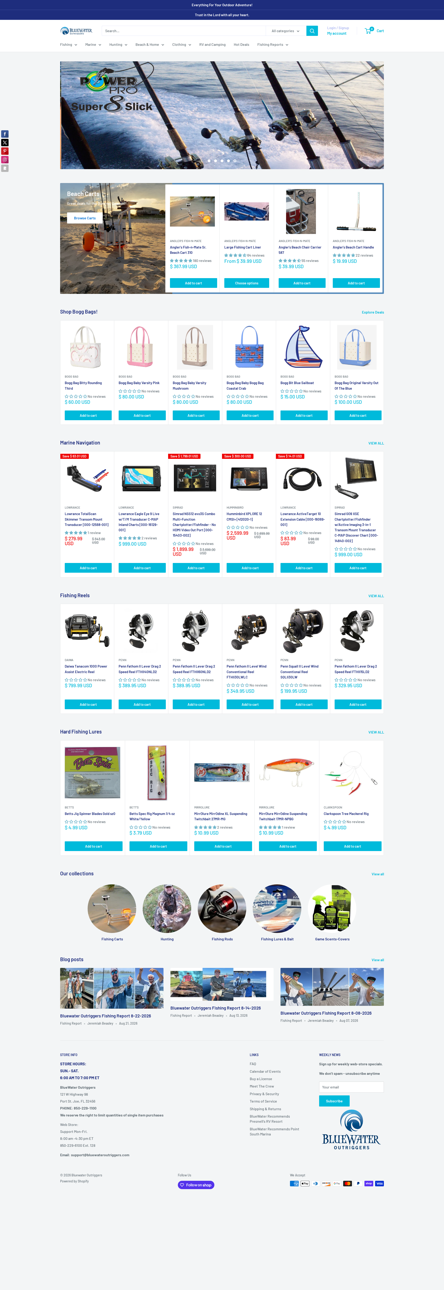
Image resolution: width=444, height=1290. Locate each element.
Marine (90, 44)
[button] (181, 260)
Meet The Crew (262, 1086)
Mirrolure (202, 807)
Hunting (115, 44)
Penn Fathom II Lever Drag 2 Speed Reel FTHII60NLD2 (194, 669)
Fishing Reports (270, 44)
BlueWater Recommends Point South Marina (274, 1131)
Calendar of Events (265, 1071)
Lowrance (72, 508)
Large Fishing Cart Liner (242, 247)
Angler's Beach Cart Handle (353, 247)
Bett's (69, 807)
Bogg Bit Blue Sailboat (297, 383)
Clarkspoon (333, 807)
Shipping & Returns (265, 1109)
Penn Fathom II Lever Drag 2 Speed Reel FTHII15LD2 (356, 669)
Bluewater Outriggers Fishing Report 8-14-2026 (215, 1007)
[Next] (383, 238)
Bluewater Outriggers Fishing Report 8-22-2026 (105, 1015)
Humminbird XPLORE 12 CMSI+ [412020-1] (244, 516)
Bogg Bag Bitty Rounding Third (83, 385)
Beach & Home (147, 44)
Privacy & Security (264, 1093)
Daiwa (69, 660)
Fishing (66, 44)
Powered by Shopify (74, 1181)
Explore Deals (373, 312)
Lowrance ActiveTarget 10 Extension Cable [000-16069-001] (303, 519)
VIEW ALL (376, 443)
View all (378, 874)
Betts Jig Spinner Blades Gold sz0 (90, 813)
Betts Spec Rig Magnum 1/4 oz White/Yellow (152, 816)
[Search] (312, 31)
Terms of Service (263, 1101)
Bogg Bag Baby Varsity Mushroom (189, 385)
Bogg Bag (71, 376)
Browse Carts (85, 218)
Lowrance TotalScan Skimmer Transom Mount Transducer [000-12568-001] (86, 519)
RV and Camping (212, 44)
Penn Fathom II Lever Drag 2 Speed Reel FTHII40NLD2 (140, 669)
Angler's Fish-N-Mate (186, 241)
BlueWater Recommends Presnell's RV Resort (270, 1118)
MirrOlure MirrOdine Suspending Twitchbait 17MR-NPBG (283, 816)
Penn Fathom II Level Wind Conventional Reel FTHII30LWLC (246, 671)
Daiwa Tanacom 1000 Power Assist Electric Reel (86, 669)
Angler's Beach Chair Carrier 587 (300, 250)
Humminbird (235, 508)
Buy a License (261, 1078)
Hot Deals (241, 44)
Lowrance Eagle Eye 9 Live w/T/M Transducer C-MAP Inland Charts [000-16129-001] (139, 522)
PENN (122, 660)
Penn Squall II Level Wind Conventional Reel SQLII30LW (299, 671)
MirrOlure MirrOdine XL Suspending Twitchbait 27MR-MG (220, 816)
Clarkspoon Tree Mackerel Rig (346, 813)
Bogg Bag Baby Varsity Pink (139, 383)
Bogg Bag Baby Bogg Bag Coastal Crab (245, 385)
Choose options (246, 283)
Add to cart (193, 283)
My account (336, 33)
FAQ (253, 1063)
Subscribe (334, 1101)
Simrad (178, 508)
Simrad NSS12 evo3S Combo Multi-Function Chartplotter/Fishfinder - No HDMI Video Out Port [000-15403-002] (194, 525)
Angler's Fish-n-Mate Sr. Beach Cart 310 (188, 250)
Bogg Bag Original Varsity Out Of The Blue (357, 385)
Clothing (179, 44)
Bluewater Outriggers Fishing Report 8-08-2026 (326, 1013)
